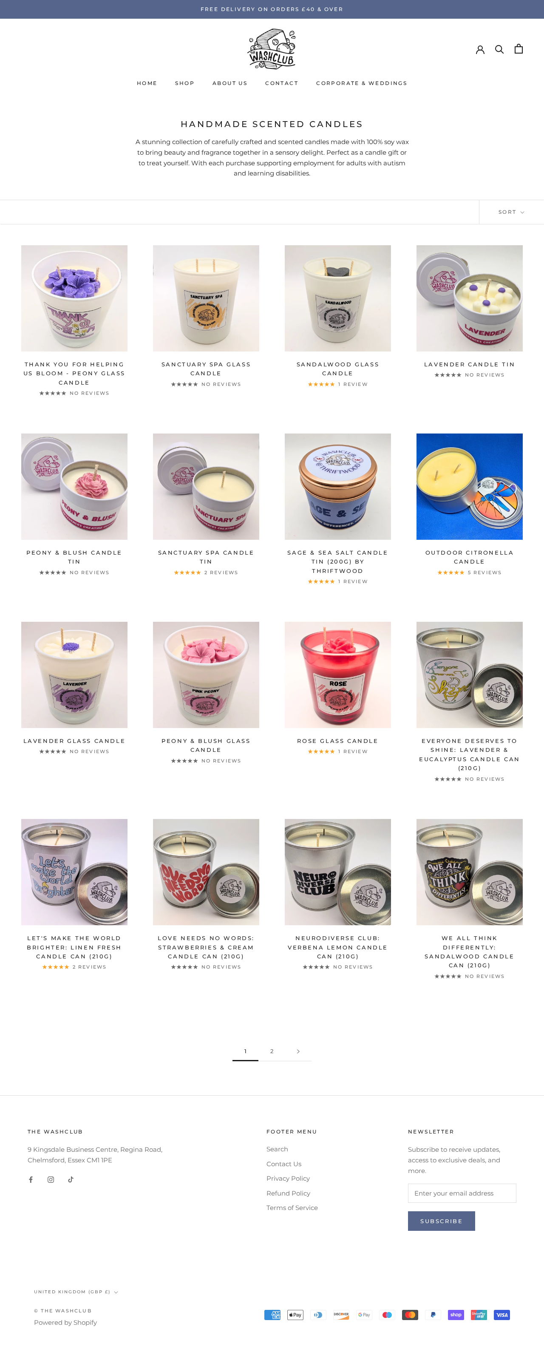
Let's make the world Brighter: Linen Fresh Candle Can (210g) (74, 947)
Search (277, 1149)
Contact (281, 83)
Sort (509, 212)
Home (147, 83)
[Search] (499, 48)
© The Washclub (63, 1311)
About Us (229, 83)
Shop (185, 83)
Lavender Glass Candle (74, 740)
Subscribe (441, 1221)
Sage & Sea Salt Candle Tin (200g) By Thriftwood (337, 561)
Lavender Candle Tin (469, 364)
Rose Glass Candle (337, 740)
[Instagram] (51, 1179)
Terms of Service (292, 1208)
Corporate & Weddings (361, 83)
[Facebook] (31, 1179)
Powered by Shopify (65, 1322)
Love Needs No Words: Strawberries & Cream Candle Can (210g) (206, 947)
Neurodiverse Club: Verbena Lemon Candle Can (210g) (338, 947)
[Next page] (298, 1051)
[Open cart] (519, 49)
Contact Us (283, 1164)
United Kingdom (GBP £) (72, 1292)
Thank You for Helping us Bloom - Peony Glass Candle (74, 373)
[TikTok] (71, 1179)
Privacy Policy (288, 1178)
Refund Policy (288, 1193)
